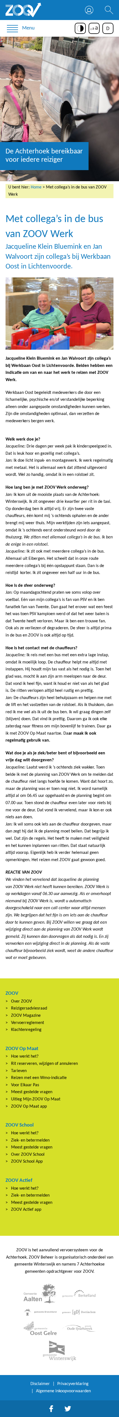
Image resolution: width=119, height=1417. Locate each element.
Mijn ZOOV (89, 10)
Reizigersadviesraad (29, 1008)
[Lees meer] (40, 1293)
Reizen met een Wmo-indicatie (39, 1078)
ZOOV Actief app (26, 1209)
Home (36, 187)
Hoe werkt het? (24, 1056)
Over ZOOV (21, 1001)
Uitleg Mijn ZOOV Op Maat (35, 1099)
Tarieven (19, 1071)
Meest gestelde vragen (31, 1092)
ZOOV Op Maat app (29, 1106)
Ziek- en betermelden (30, 1140)
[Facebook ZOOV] (51, 1408)
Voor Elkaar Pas (25, 1085)
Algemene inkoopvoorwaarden (63, 1391)
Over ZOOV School (28, 1154)
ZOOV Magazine (26, 1015)
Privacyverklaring (73, 1384)
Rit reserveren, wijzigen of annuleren (44, 1063)
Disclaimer (40, 1384)
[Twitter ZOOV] (68, 1408)
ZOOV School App (27, 1161)
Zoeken (109, 10)
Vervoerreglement (27, 1023)
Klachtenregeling (26, 1030)
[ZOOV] (24, 9)
